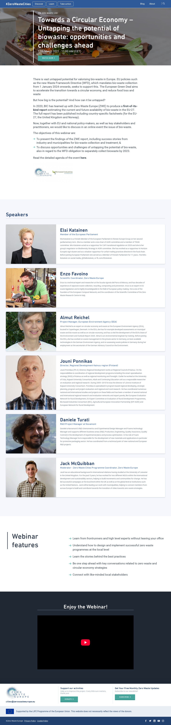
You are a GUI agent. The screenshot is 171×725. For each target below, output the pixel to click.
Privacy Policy (30, 721)
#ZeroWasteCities (18, 4)
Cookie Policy (42, 721)
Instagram (163, 721)
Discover (39, 4)
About (152, 4)
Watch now (47, 58)
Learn (51, 4)
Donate (68, 699)
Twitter (150, 721)
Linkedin (154, 721)
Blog (142, 4)
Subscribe (124, 697)
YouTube (159, 721)
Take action (65, 4)
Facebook (146, 721)
